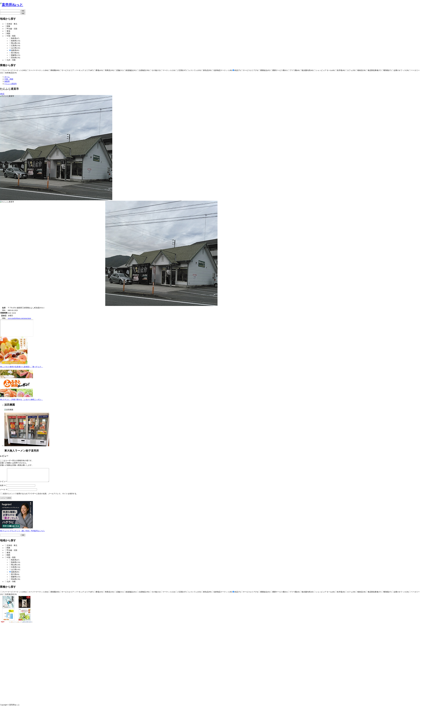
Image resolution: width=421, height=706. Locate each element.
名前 (3, 485)
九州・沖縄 (11, 60)
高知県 (15, 58)
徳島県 (15, 50)
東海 (8, 31)
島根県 (15, 41)
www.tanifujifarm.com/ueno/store (19, 318)
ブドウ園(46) (295, 70)
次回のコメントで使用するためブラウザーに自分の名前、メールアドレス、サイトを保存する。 (40, 494)
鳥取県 (15, 38)
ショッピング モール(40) (325, 70)
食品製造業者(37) (374, 70)
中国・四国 (11, 36)
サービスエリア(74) (250, 70)
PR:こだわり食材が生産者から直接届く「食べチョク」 (21, 367)
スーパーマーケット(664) (38, 70)
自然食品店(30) (11, 73)
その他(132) (156, 70)
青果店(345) (109, 70)
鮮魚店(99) (207, 70)
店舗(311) (119, 70)
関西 (8, 33)
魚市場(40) (341, 70)
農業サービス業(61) (279, 70)
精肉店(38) (361, 70)
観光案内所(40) (307, 70)
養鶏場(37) (387, 70)
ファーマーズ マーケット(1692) (14, 70)
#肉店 (2, 94)
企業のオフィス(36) (401, 70)
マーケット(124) (169, 70)
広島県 (15, 45)
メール (3, 489)
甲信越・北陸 (12, 29)
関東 (8, 26)
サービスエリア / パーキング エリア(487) (77, 70)
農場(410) (99, 70)
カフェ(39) (351, 70)
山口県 (15, 48)
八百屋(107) (181, 70)
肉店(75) (237, 70)
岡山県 (15, 43)
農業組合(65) (265, 70)
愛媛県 (15, 55)
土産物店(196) (144, 70)
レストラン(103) (195, 70)
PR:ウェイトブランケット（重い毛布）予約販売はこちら (22, 531)
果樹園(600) (54, 70)
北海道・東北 (12, 24)
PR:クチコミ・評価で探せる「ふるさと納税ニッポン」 (21, 399)
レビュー (3, 481)
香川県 (15, 53)
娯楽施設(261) (131, 70)
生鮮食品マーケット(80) (223, 70)
